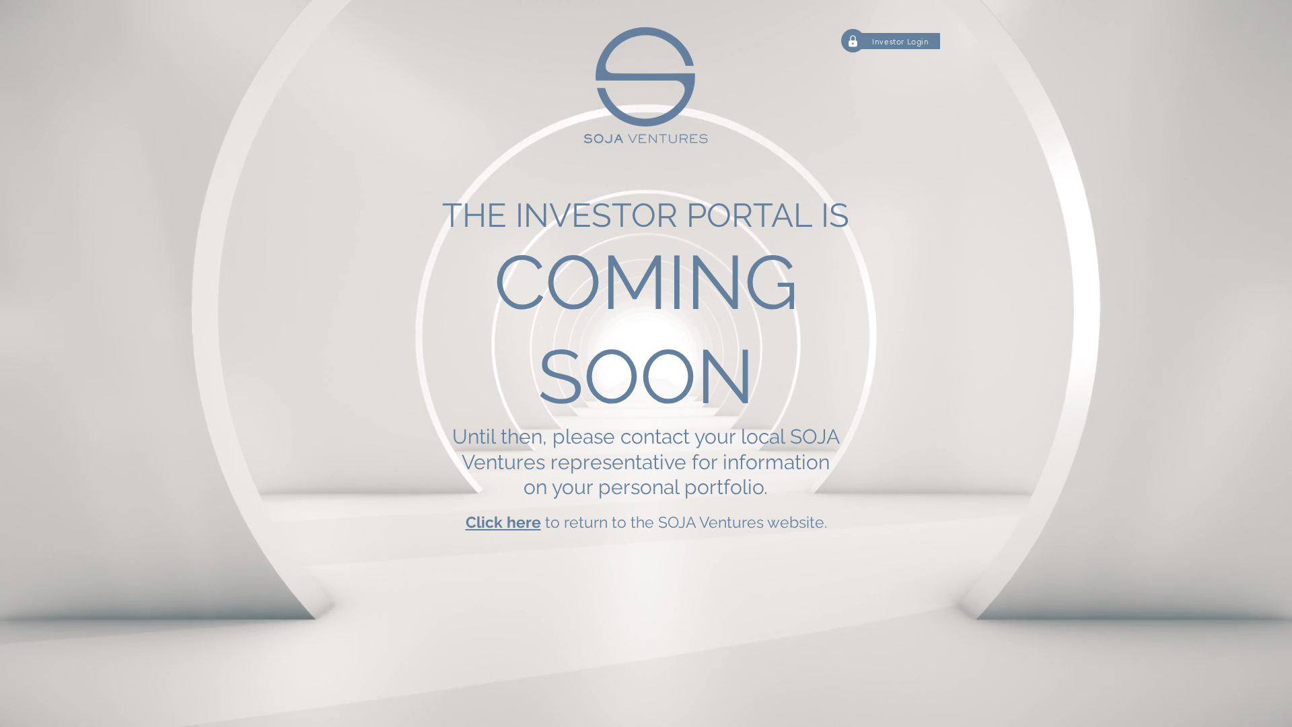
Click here (503, 522)
